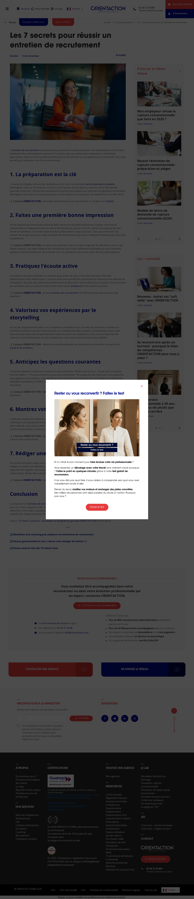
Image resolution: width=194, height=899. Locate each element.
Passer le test (97, 507)
